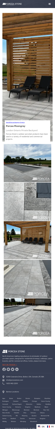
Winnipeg (23, 421)
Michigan (5, 410)
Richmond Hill (45, 416)
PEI (17, 416)
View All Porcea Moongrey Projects (15, 122)
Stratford (13, 418)
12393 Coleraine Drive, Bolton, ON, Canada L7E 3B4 (25, 377)
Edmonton (29, 404)
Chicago (34, 401)
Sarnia (4, 418)
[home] (11, 4)
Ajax (3, 398)
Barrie (11, 398)
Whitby (4, 421)
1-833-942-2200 (12, 383)
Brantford (47, 398)
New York (46, 410)
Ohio (24, 413)
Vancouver (32, 418)
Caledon (15, 401)
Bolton (19, 398)
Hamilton (48, 404)
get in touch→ (9, 365)
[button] (38, 4)
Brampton (37, 398)
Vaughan (42, 418)
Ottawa (42, 413)
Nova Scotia (6, 413)
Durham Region (17, 404)
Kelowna (18, 407)
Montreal (26, 410)
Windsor (13, 421)
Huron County (45, 401)
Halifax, (39, 404)
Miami (46, 407)
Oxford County (6, 416)
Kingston (27, 407)
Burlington (5, 401)
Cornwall (5, 404)
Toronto (22, 418)
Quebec (34, 416)
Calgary (25, 401)
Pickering (24, 416)
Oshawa (33, 413)
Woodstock (33, 421)
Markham (37, 407)
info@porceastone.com (14, 380)
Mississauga (16, 410)
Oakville (16, 413)
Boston (28, 398)
